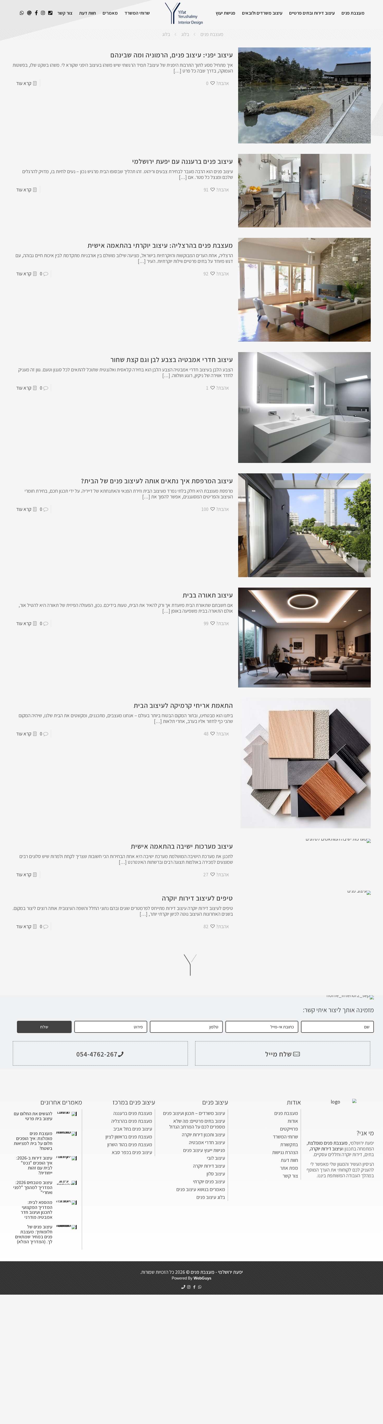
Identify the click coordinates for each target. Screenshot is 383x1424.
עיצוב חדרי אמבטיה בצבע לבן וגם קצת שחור (171, 359)
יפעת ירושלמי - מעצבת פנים (217, 1272)
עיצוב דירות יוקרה (209, 1166)
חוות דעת (289, 1160)
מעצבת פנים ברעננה (132, 1113)
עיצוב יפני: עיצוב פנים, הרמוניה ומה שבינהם (171, 54)
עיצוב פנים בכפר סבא (132, 1152)
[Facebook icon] (194, 1286)
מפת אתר (289, 1168)
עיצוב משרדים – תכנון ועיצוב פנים (194, 1113)
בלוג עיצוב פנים (210, 1197)
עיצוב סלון (216, 1173)
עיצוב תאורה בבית (208, 594)
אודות (293, 1121)
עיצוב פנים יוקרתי (209, 1181)
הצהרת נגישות (285, 1152)
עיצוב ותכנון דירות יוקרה (203, 1134)
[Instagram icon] (189, 1286)
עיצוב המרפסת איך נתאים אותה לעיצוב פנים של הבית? (157, 480)
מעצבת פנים (211, 34)
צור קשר (290, 1176)
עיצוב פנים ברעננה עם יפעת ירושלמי (182, 161)
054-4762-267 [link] (97, 1053)
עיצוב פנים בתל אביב (132, 1129)
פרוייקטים (289, 1129)
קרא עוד (23, 83)
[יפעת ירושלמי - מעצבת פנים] (184, 13)
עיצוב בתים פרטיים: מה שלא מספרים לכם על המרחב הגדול (197, 1124)
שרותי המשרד (285, 1136)
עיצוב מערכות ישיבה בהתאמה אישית (182, 846)
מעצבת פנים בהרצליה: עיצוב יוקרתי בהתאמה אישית (160, 245)
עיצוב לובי (216, 1158)
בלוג (185, 34)
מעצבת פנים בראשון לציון (129, 1136)
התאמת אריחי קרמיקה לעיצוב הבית (183, 705)
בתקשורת (289, 1144)
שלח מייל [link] (278, 1053)
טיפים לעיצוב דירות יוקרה (197, 898)
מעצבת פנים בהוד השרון (129, 1144)
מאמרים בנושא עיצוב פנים (200, 1189)
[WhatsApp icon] (200, 1286)
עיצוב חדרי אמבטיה (207, 1142)
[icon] (183, 1286)
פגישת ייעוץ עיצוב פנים (204, 1150)
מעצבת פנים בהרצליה (131, 1121)
